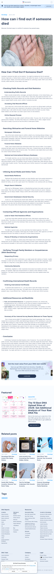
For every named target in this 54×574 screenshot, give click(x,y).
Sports (2, 561)
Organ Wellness (17, 523)
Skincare (15, 519)
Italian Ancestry (43, 526)
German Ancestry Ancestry (46, 520)
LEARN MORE (27, 376)
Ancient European (5, 532)
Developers (27, 559)
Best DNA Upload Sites (30, 514)
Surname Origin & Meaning (46, 539)
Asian (2, 522)
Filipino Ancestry (44, 528)
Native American (5, 518)
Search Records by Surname (44, 536)
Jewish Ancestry (44, 524)
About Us (27, 555)
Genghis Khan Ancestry (45, 518)
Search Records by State (46, 534)
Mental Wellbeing (17, 521)
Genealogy (4, 498)
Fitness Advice (16, 517)
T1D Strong (27, 533)
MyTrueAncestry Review (30, 527)
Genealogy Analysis (44, 516)
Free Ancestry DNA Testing (31, 521)
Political (15, 532)
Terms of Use (43, 559)
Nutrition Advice (17, 515)
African (3, 524)
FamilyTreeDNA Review (30, 528)
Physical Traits (4, 559)
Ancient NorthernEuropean (5, 540)
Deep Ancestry (4, 514)
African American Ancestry (46, 530)
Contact (27, 557)
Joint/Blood (16, 525)
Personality (15, 530)
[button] (2, 2)
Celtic (2, 537)
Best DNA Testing (29, 516)
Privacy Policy (43, 555)
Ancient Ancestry (5, 530)
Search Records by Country (46, 532)
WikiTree (27, 537)
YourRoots (27, 535)
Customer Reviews (29, 561)
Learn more (48, 6)
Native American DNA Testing (30, 519)
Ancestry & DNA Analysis (46, 514)
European (3, 520)
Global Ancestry (5, 516)
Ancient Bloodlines (5, 534)
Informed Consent (44, 561)
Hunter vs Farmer (5, 528)
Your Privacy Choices (47, 557)
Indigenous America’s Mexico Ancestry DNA (30, 524)
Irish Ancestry (43, 522)
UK (2, 526)
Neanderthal (4, 543)
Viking (2, 535)
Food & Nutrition (5, 555)
